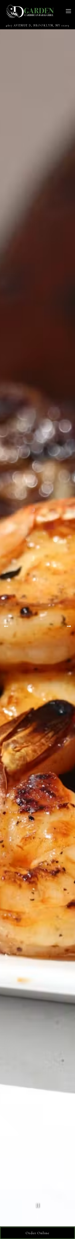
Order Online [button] (37, 1233)
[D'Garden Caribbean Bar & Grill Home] (30, 11)
